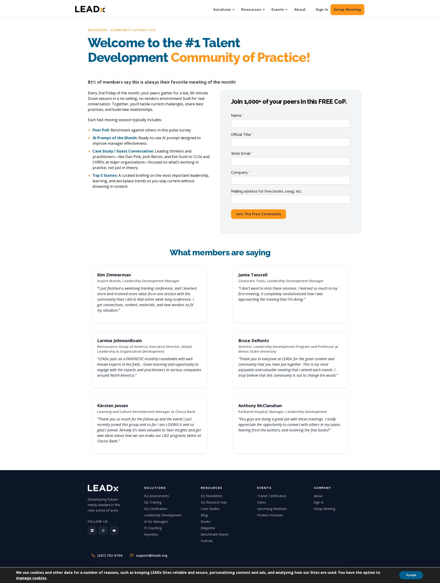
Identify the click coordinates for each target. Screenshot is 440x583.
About (299, 10)
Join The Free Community (258, 214)
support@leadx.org (151, 555)
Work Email (241, 153)
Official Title (242, 134)
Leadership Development (163, 515)
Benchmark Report (215, 534)
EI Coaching (153, 528)
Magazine (208, 528)
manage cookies (31, 577)
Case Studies (210, 509)
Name (237, 115)
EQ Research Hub (214, 502)
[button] (92, 530)
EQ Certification (155, 509)
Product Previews (270, 515)
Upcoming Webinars (272, 509)
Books (205, 521)
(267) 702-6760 (110, 555)
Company (240, 172)
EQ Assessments (156, 496)
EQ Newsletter (211, 496)
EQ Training (152, 502)
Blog (204, 515)
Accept (411, 575)
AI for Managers (156, 521)
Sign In (322, 10)
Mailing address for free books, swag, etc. (266, 191)
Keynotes (151, 534)
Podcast (207, 541)
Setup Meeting (347, 10)
